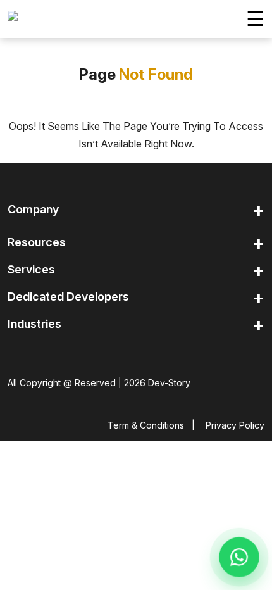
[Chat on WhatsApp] (239, 557)
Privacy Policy (235, 425)
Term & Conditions (146, 425)
